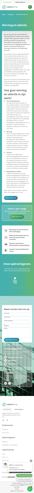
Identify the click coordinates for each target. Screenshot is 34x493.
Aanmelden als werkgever (10, 445)
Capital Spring (8, 450)
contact (16, 83)
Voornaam (6, 313)
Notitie (5, 328)
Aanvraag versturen (12, 340)
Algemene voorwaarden (17, 491)
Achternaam (7, 317)
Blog (3, 454)
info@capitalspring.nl (15, 357)
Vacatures (5, 429)
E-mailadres (6, 325)
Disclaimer (17, 487)
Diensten (5, 442)
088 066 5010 (12, 360)
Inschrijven (5, 433)
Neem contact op (11, 198)
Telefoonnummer (8, 320)
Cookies (17, 489)
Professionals (7, 2)
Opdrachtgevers (20, 2)
